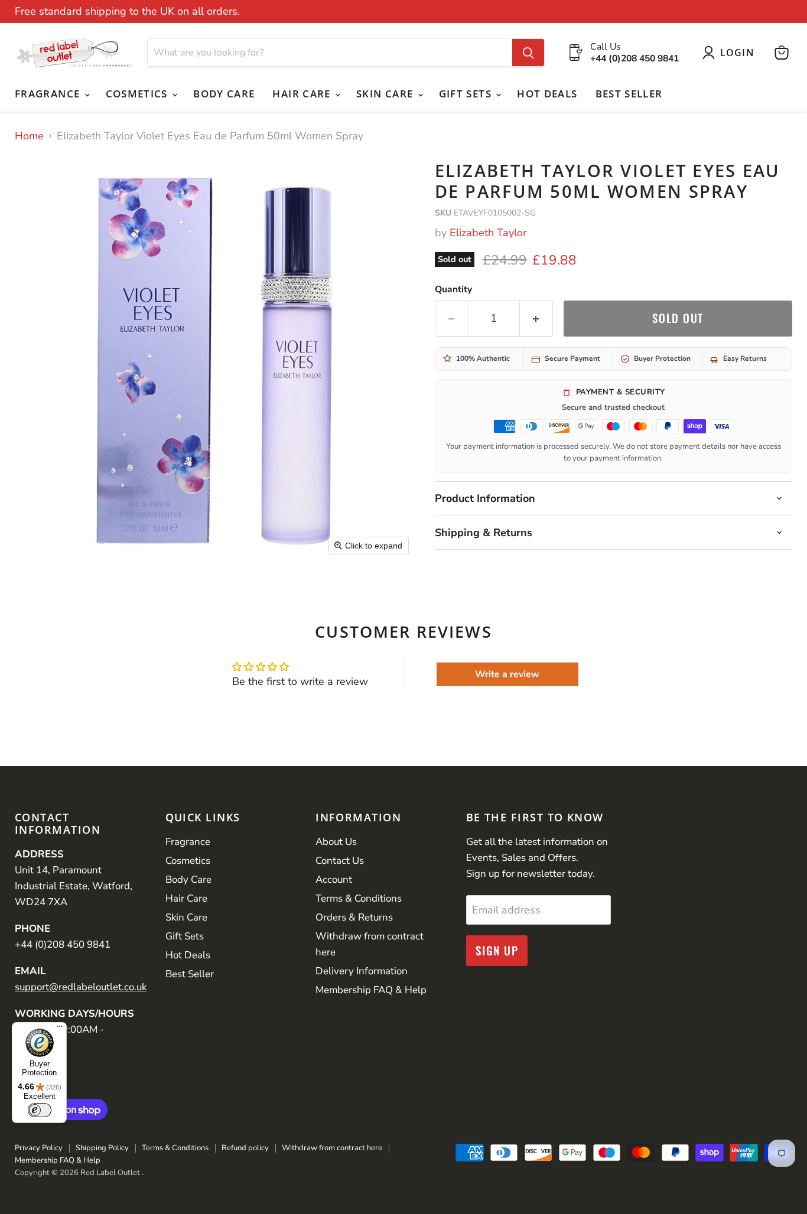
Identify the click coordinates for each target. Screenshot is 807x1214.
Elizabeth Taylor (488, 233)
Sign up (497, 950)
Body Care (224, 93)
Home (29, 136)
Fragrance (49, 93)
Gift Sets (467, 93)
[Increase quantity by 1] (536, 318)
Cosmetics (138, 93)
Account (333, 879)
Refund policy (245, 1148)
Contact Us (339, 860)
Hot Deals (547, 93)
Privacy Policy (39, 1148)
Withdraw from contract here (332, 1148)
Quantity (453, 289)
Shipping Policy (102, 1148)
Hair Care (303, 93)
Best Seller (629, 93)
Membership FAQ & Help (371, 990)
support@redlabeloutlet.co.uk (81, 987)
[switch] (39, 1110)
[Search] (528, 52)
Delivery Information (361, 971)
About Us (336, 842)
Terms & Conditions (358, 898)
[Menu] (60, 1029)
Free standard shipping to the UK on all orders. (127, 11)
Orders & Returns (354, 917)
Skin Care (386, 93)
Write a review (507, 674)
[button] (731, 52)
